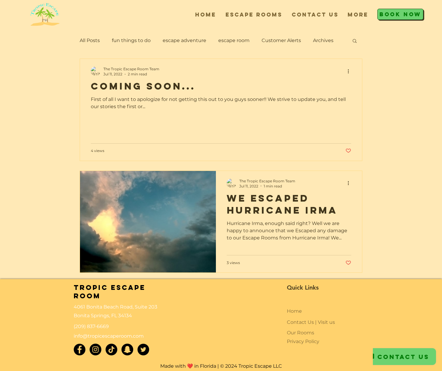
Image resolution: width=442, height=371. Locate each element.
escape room (234, 40)
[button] (254, 14)
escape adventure (184, 40)
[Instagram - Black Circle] (95, 349)
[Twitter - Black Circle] (143, 349)
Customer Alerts (281, 40)
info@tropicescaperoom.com (109, 336)
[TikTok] (111, 349)
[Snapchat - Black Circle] (127, 349)
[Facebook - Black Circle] (79, 349)
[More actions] (350, 71)
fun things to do (131, 40)
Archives (323, 40)
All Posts (90, 40)
